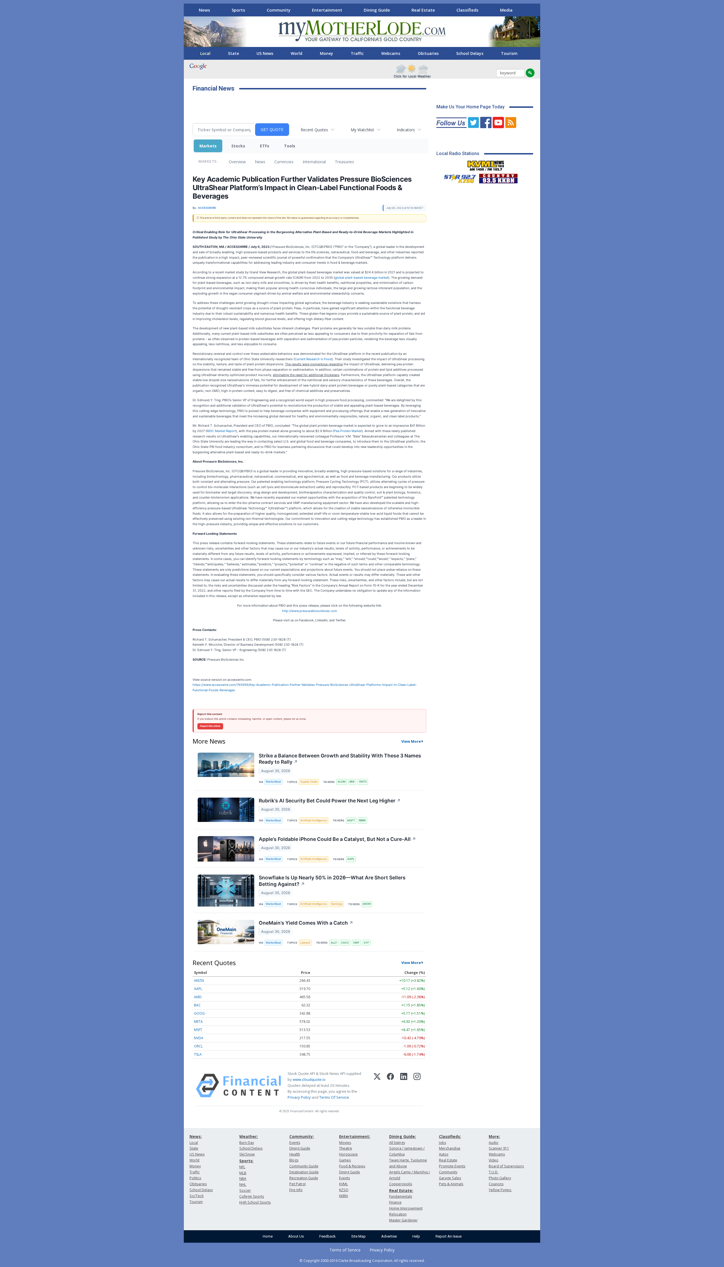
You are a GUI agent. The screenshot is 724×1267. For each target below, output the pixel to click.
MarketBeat (273, 781)
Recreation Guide (303, 1178)
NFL (242, 1167)
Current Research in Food (313, 359)
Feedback (327, 1236)
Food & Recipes (352, 1166)
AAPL (350, 858)
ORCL (198, 1046)
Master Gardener (403, 1220)
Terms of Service (345, 1250)
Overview (237, 161)
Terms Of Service (334, 1097)
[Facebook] (390, 1086)
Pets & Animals (451, 1184)
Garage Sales (450, 1178)
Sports (238, 10)
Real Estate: (401, 1190)
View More (411, 741)
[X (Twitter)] (377, 1086)
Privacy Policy (299, 1097)
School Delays (469, 53)
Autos (443, 1154)
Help (416, 1236)
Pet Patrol (297, 1184)
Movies (345, 1142)
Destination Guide (304, 1172)
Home (268, 1236)
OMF (356, 942)
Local (205, 53)
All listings (397, 1142)
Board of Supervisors (506, 1166)
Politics (195, 1178)
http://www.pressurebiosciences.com (309, 611)
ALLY (334, 942)
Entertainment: (354, 1136)
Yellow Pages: (500, 1189)
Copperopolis (400, 1184)
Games (345, 1160)
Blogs (293, 1160)
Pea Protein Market (348, 431)
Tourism (509, 53)
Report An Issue (449, 1236)
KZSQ (343, 1189)
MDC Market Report (221, 431)
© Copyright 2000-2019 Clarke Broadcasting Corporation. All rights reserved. (362, 1260)
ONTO (363, 781)
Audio (493, 1142)
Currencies (284, 161)
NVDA (198, 1038)
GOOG (199, 1013)
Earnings (336, 903)
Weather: (248, 1136)
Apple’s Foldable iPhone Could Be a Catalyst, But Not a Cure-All (337, 839)
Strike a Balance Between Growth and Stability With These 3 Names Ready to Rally (340, 759)
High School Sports (255, 1202)
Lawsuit (305, 942)
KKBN (343, 1195)
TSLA (198, 1054)
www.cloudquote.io (309, 1079)
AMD (198, 997)
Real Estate (423, 10)
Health (294, 1154)
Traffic (357, 53)
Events (294, 1142)
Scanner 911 (499, 1148)
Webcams (390, 53)
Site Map (358, 1236)
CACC (345, 942)
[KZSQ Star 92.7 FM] (457, 177)
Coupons (496, 1184)
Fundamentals (400, 1196)
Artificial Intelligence (313, 820)
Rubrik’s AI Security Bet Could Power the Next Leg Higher (330, 801)
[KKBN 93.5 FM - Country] (498, 177)
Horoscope (348, 1154)
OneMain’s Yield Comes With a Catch (306, 923)
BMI (352, 781)
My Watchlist (362, 129)
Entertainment (327, 10)
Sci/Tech (196, 1195)
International (314, 161)
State (233, 53)
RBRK (362, 820)
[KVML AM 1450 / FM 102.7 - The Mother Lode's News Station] (485, 164)
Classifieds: (450, 1136)
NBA (242, 1178)
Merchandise (449, 1148)
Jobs (442, 1142)
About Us (296, 1236)
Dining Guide (377, 10)
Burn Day (246, 1142)
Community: (301, 1136)
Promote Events (452, 1166)
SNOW (367, 903)
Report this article (210, 726)
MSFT (351, 820)
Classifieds (467, 10)
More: (494, 1136)
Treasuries (344, 161)
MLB (242, 1173)
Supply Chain (308, 781)
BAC (197, 1005)
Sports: (246, 1160)
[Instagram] (417, 1086)
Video (493, 1160)
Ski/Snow (247, 1154)
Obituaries (428, 53)
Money (326, 53)
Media (506, 10)
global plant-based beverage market (361, 278)
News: (195, 1136)
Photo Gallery (500, 1178)
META (198, 1021)
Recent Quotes (314, 129)
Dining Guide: (402, 1136)
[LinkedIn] (404, 1086)
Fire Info (296, 1189)
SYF (366, 942)
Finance (395, 1202)
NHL (242, 1184)
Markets (208, 146)
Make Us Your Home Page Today (470, 106)
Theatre (345, 1148)
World (296, 53)
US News (265, 53)
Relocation (398, 1214)
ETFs (264, 146)
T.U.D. (493, 1172)
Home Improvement (406, 1208)
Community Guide (303, 1166)
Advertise (389, 1236)
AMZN (199, 980)
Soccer (245, 1190)
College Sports (251, 1196)
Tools (289, 146)
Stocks (238, 146)
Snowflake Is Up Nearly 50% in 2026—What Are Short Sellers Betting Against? (332, 881)
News (204, 10)
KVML (343, 1184)
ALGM (342, 781)
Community (278, 10)
